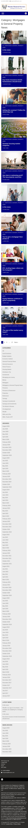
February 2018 (6, 674)
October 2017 (6, 685)
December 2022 (6, 524)
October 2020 (6, 592)
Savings (4, 398)
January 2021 (6, 585)
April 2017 (5, 693)
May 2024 (5, 497)
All (3, 351)
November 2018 (6, 651)
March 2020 (5, 611)
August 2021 (5, 566)
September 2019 (7, 624)
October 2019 (6, 622)
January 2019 (6, 645)
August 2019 (5, 627)
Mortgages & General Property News (12, 385)
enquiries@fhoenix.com (16, 1)
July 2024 (5, 492)
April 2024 (5, 500)
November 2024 (6, 481)
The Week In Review (8, 406)
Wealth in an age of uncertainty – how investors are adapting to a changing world (12, 709)
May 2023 (5, 510)
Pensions (5, 388)
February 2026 (6, 442)
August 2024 (5, 489)
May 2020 (5, 606)
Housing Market (6, 369)
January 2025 (6, 476)
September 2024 (7, 487)
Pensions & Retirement (8, 390)
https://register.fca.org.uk (7, 797)
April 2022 (5, 545)
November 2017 (6, 682)
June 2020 (5, 603)
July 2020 (5, 600)
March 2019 (5, 640)
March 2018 (5, 672)
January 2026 (6, 444)
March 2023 (5, 516)
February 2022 (6, 550)
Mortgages (5, 382)
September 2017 (7, 688)
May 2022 (5, 542)
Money (4, 380)
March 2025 (5, 471)
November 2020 (6, 590)
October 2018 (6, 653)
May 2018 (5, 666)
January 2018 (6, 677)
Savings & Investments (8, 401)
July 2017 (5, 690)
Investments (5, 374)
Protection (5, 393)
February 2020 (6, 614)
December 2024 (6, 479)
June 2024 (5, 495)
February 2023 (6, 518)
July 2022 (5, 537)
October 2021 (6, 561)
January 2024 (6, 508)
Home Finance (6, 366)
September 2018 (7, 656)
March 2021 (5, 579)
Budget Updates (6, 356)
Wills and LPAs (6, 414)
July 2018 (5, 661)
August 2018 (5, 659)
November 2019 (6, 619)
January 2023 (6, 521)
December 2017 (6, 680)
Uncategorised (6, 409)
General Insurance (7, 364)
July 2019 (5, 629)
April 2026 (5, 436)
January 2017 (6, 696)
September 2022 (7, 532)
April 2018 (5, 669)
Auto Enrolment (6, 353)
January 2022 (6, 553)
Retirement (5, 396)
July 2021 (5, 569)
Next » (16, 342)
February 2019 (6, 643)
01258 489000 (5, 1)
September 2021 (7, 563)
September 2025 (7, 455)
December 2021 (6, 555)
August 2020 (5, 598)
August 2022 (5, 534)
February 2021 (6, 582)
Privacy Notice (17, 824)
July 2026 (5, 429)
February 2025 (6, 473)
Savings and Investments (9, 403)
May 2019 (5, 635)
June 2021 (5, 571)
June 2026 (5, 431)
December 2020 (6, 587)
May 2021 (5, 574)
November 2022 (6, 526)
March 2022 (5, 548)
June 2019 (5, 632)
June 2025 (5, 463)
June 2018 (5, 664)
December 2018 (6, 648)
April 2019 (5, 637)
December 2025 (6, 447)
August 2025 (5, 458)
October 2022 (6, 529)
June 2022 (5, 540)
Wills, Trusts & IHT (7, 417)
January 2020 (6, 616)
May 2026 (5, 434)
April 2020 (5, 608)
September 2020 (7, 595)
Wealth (4, 411)
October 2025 (6, 452)
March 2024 (5, 503)
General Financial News (9, 361)
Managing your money (8, 377)
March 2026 (5, 439)
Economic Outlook (7, 358)
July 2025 (5, 460)
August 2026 (5, 426)
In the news (5, 705)
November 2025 (6, 450)
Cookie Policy (9, 824)
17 (12, 342)
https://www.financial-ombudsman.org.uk (16, 818)
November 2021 (6, 558)
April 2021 (5, 577)
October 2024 (6, 484)
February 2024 (6, 505)
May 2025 (5, 466)
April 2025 (5, 468)
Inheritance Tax (6, 372)
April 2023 (5, 513)
